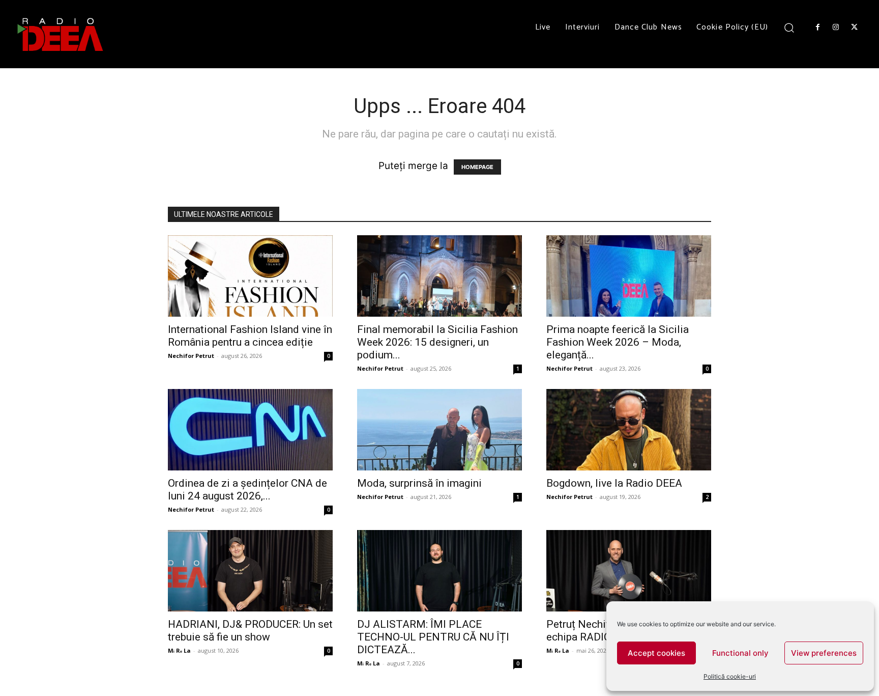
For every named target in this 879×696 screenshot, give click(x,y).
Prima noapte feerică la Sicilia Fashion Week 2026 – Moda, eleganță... (617, 342)
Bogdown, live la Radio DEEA (614, 483)
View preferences (824, 653)
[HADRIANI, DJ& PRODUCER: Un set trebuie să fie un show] (250, 570)
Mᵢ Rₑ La (179, 650)
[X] (854, 27)
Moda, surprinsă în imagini (419, 483)
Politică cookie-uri (730, 676)
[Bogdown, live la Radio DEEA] (628, 429)
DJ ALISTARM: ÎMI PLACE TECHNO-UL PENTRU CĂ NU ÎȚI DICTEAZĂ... (433, 637)
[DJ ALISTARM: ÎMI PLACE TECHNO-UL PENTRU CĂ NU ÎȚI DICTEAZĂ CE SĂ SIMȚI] (439, 570)
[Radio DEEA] (61, 34)
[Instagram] (836, 27)
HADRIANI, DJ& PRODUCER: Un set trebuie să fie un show (250, 630)
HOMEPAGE (477, 167)
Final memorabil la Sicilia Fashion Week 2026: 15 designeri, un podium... (437, 342)
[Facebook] (817, 27)
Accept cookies (656, 653)
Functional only (740, 653)
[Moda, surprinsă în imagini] (439, 429)
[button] (789, 27)
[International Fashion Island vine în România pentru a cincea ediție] (250, 276)
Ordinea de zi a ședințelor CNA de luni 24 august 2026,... (247, 489)
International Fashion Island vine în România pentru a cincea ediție (250, 335)
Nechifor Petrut (191, 355)
